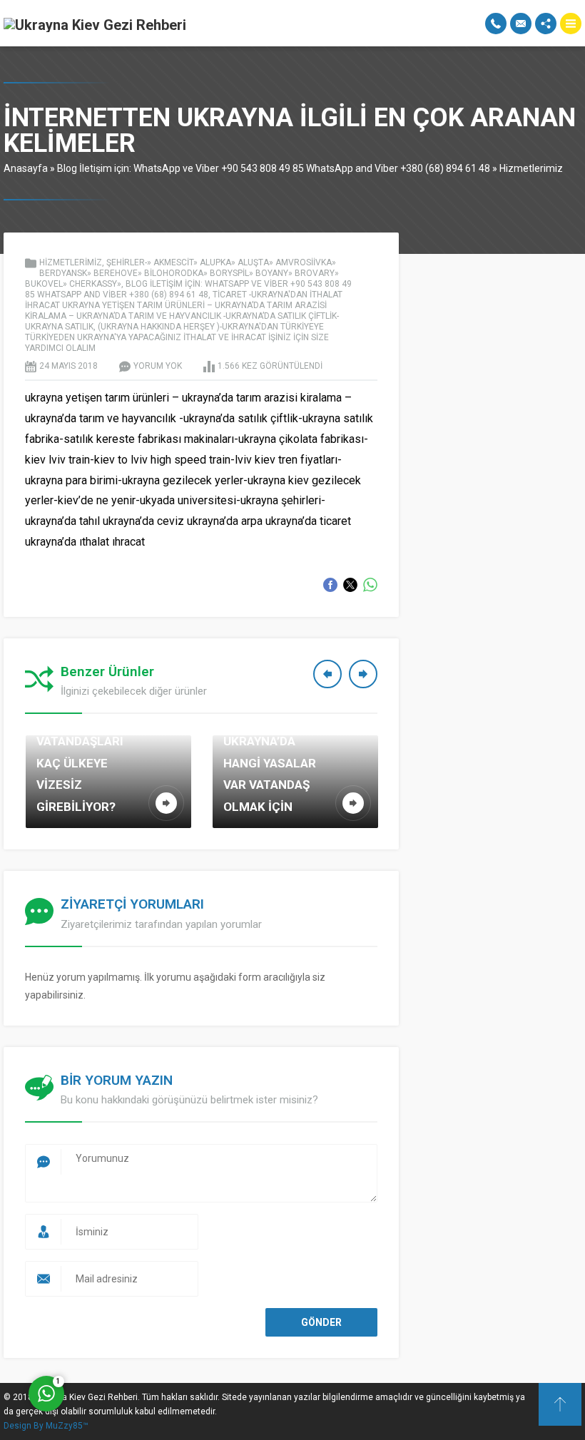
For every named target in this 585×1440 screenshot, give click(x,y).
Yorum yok (157, 366)
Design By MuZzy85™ (46, 1426)
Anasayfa (26, 168)
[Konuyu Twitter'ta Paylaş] (350, 585)
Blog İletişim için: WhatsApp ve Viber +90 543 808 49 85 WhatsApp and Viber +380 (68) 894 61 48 (273, 168)
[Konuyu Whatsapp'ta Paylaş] (370, 585)
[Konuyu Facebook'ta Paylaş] (330, 585)
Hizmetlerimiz (531, 168)
